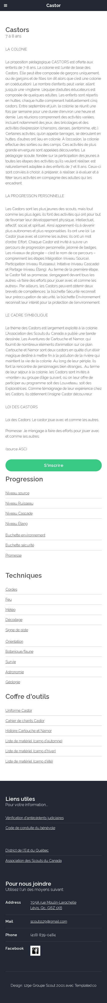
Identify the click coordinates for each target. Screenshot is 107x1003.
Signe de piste (16, 630)
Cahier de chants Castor (25, 721)
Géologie (12, 682)
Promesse (13, 555)
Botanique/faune (19, 651)
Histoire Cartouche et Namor (28, 731)
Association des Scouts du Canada (33, 860)
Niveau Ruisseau (19, 503)
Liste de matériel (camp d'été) (29, 761)
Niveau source (17, 493)
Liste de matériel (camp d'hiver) (30, 751)
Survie (10, 661)
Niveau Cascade (19, 513)
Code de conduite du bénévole (30, 828)
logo (34, 948)
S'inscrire (53, 465)
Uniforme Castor (18, 710)
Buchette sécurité (19, 545)
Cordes (11, 589)
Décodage (13, 619)
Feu (8, 599)
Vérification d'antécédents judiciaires (34, 818)
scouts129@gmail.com (48, 921)
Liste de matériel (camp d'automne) (33, 741)
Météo (10, 609)
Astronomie (14, 672)
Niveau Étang (16, 523)
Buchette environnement (25, 535)
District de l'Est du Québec (27, 850)
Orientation (14, 641)
